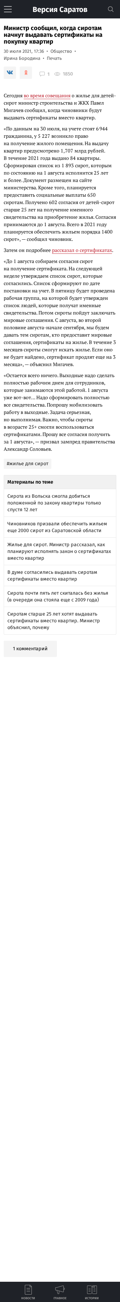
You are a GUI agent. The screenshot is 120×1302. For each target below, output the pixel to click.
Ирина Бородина (22, 58)
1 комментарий (30, 648)
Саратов (60, 9)
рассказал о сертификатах (82, 250)
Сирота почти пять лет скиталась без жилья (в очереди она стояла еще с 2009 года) (57, 596)
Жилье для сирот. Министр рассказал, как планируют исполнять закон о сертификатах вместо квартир (59, 551)
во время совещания (47, 95)
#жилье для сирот (27, 463)
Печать (54, 58)
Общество (61, 51)
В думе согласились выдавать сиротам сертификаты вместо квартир (52, 575)
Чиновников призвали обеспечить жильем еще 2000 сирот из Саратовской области (57, 527)
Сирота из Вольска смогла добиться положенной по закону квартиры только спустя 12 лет (54, 502)
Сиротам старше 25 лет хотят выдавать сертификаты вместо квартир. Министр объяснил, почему (53, 620)
